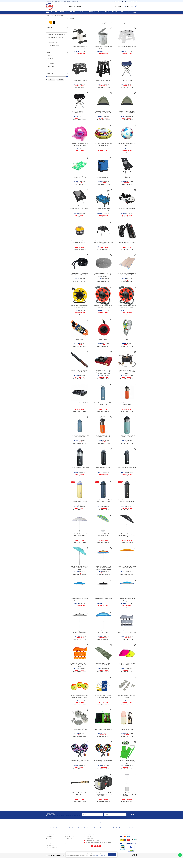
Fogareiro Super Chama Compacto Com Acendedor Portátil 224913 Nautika (127, 372)
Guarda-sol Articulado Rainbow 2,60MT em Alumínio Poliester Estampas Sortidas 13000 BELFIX (103, 567)
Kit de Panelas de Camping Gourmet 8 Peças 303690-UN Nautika (79, 728)
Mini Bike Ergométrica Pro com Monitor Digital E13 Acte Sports (79, 47)
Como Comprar (49, 842)
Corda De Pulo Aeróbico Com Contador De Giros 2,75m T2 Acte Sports (127, 242)
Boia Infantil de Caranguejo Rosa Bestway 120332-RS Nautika (80, 144)
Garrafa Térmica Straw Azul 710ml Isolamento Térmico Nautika (103, 500)
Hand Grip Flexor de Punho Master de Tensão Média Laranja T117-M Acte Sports (79, 665)
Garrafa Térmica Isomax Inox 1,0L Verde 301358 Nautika (127, 435)
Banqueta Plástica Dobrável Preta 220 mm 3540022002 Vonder (79, 79)
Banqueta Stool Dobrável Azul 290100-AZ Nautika (127, 79)
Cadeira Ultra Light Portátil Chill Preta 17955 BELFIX (127, 176)
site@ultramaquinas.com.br (92, 840)
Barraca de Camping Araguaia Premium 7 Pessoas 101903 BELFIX (127, 112)
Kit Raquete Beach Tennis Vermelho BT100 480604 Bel (103, 761)
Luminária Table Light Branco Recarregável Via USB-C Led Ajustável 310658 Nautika (127, 794)
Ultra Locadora (68, 840)
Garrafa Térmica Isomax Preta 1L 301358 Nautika (103, 468)
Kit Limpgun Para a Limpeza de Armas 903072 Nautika (127, 728)
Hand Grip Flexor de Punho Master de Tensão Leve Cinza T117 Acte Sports (127, 631)
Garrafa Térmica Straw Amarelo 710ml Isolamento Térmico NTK (80, 500)
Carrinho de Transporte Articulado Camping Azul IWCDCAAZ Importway (103, 209)
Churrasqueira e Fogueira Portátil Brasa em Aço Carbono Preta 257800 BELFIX (103, 242)
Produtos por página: (103, 23)
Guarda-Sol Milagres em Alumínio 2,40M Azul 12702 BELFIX (79, 599)
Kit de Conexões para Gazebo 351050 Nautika (127, 696)
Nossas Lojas (67, 1)
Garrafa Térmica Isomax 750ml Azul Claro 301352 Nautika (80, 435)
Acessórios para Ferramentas (56, 34)
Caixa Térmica (52, 42)
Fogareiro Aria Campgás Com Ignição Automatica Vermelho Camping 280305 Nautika (103, 372)
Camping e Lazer (54, 15)
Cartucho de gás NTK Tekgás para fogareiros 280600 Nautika (79, 241)
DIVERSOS (51, 66)
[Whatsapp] (180, 855)
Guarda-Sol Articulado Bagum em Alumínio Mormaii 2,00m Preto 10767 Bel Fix (127, 535)
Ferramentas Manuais (54, 12)
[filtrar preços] (66, 80)
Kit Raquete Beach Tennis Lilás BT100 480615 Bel (80, 761)
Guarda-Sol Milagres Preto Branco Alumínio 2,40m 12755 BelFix (79, 631)
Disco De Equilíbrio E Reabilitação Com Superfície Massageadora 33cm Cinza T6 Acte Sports (103, 275)
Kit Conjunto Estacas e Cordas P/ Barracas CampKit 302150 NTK (103, 696)
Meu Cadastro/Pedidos (70, 842)
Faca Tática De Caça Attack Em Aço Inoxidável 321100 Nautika (80, 371)
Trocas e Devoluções (51, 844)
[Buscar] (103, 6)
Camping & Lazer (128, 12)
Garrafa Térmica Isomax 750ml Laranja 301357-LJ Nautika (103, 435)
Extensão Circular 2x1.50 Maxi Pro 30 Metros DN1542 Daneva (79, 306)
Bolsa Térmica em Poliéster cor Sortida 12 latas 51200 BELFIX (103, 176)
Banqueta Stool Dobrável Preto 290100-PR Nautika (79, 112)
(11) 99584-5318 (89, 838)
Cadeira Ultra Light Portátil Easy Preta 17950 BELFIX (79, 209)
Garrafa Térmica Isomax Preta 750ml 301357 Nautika (127, 468)
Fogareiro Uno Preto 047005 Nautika (80, 402)
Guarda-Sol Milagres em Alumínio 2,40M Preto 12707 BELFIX (103, 599)
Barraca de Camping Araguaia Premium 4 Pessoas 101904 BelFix (103, 112)
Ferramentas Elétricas (63, 12)
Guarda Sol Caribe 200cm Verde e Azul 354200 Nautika (103, 534)
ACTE (50, 55)
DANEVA (51, 63)
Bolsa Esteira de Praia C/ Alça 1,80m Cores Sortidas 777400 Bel (79, 176)
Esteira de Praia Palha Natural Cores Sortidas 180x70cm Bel (127, 274)
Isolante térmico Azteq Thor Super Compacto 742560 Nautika (103, 664)
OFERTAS (135, 12)
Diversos (61, 15)
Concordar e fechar (112, 854)
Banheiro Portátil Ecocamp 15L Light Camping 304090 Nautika (103, 47)
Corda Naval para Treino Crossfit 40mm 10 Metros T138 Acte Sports (79, 274)
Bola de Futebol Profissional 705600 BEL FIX (127, 144)
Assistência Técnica (69, 836)
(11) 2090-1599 (89, 836)
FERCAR (50, 69)
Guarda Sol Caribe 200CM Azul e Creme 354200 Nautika (80, 534)
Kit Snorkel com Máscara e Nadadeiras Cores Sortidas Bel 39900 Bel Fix (127, 762)
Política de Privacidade (51, 840)
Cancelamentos (50, 845)
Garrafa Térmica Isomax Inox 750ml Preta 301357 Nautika (80, 468)
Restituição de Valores (51, 847)
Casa (50, 48)
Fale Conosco (49, 1)
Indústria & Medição (82, 12)
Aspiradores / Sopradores (55, 37)
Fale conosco (68, 844)
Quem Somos (49, 836)
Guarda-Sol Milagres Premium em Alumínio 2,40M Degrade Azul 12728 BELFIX (127, 600)
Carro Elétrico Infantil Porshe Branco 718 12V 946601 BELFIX (127, 209)
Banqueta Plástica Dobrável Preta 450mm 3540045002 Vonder (103, 79)
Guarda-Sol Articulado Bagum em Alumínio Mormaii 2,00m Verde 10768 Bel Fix (79, 567)
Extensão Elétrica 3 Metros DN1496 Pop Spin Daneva (103, 338)
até (56, 80)
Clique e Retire (68, 838)
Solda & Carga (100, 12)
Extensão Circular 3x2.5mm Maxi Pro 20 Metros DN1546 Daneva (103, 306)
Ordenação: (123, 23)
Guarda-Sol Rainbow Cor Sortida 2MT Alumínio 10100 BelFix (103, 631)
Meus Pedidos (58, 1)
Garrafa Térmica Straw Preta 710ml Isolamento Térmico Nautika (127, 500)
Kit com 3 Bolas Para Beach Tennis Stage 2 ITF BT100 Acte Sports (79, 696)
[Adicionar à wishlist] (87, 28)
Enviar (132, 814)
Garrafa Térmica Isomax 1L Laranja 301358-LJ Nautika (127, 403)
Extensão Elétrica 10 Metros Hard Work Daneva (80, 338)
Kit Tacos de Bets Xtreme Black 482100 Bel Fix (79, 793)
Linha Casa (122, 12)
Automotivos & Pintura (92, 12)
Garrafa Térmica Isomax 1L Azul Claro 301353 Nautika (103, 403)
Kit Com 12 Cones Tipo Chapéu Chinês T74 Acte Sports (127, 664)
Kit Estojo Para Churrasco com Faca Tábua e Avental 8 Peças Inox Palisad (103, 728)
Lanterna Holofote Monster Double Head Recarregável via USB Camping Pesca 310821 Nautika (103, 794)
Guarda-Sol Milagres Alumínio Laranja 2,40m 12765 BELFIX (127, 566)
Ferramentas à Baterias (73, 12)
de (46, 80)
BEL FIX (50, 58)
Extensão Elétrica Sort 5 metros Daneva (127, 338)
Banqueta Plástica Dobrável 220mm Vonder (127, 47)
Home (47, 15)
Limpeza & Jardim (107, 12)
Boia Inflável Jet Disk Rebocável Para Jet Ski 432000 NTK (103, 144)
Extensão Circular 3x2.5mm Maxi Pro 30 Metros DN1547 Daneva (127, 306)
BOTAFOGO (51, 61)
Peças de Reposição (115, 12)
